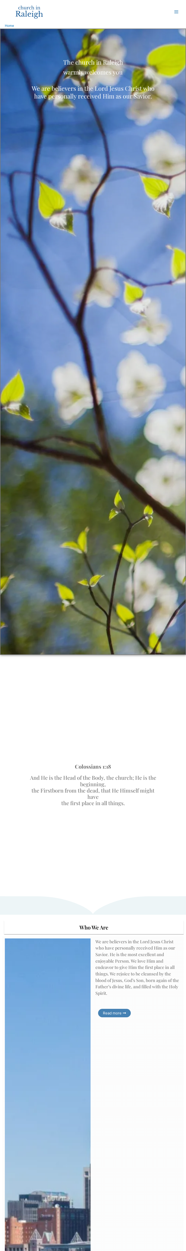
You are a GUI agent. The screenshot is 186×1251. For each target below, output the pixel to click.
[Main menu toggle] (176, 12)
